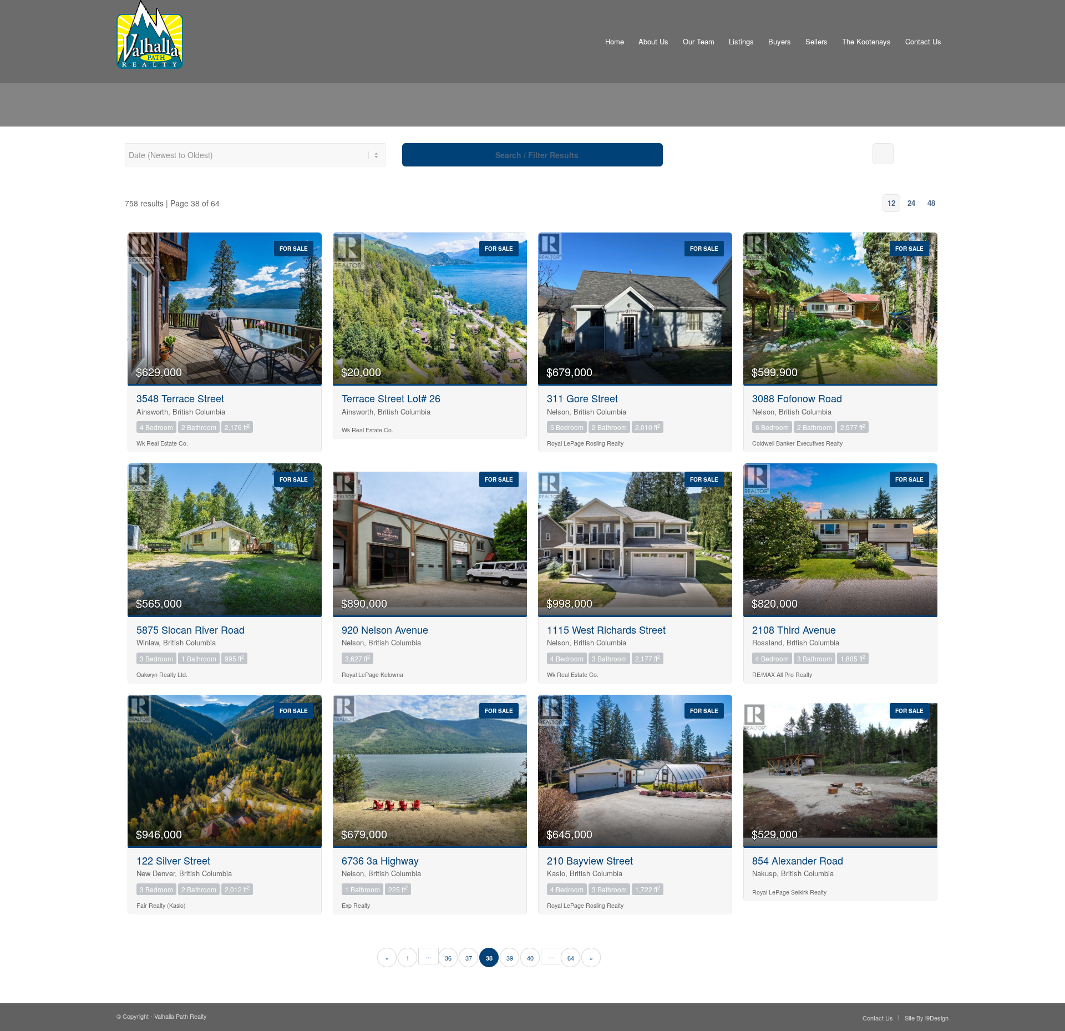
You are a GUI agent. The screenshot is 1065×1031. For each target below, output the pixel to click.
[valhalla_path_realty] (149, 41)
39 (509, 957)
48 (931, 203)
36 (448, 957)
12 (891, 203)
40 (530, 957)
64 (570, 957)
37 (468, 957)
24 (911, 203)
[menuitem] (614, 41)
